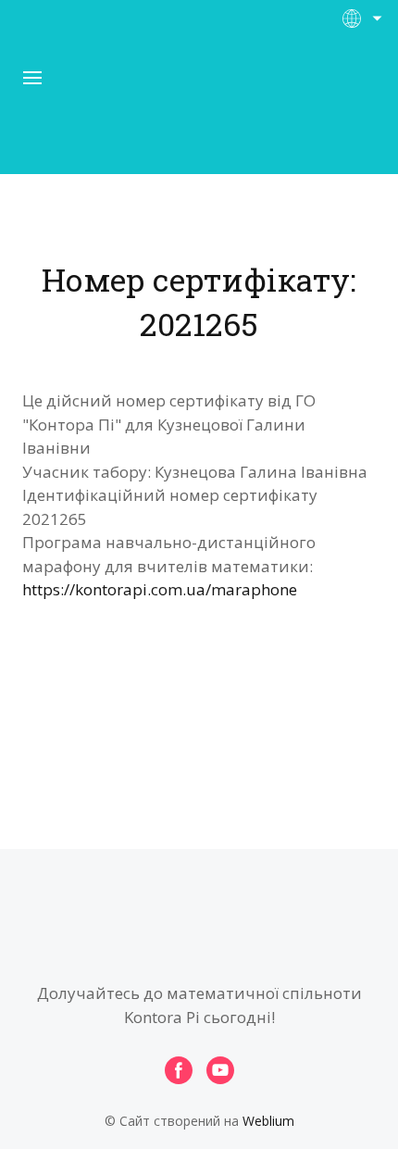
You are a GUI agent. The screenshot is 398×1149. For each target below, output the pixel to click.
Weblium (268, 1121)
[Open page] (199, 110)
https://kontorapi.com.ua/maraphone (159, 589)
